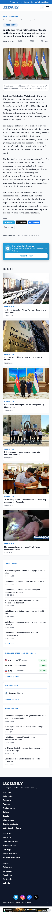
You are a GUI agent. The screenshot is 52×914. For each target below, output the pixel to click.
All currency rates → (13, 676)
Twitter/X (22, 222)
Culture (6, 812)
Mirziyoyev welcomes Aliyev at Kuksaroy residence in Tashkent (22, 601)
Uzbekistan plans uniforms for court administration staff (20, 738)
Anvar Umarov (8, 41)
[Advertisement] (26, 910)
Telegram (9, 222)
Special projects (27, 2)
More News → (10, 644)
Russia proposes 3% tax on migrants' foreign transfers (24, 727)
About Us (7, 837)
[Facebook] (29, 897)
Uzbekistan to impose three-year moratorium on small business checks (25, 717)
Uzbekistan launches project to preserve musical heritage (25, 623)
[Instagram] (22, 897)
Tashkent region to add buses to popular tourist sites (25, 571)
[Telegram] (15, 897)
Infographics (13, 2)
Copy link (9, 227)
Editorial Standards (11, 857)
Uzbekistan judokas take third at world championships (21, 634)
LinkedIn (6, 883)
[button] (42, 7)
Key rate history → (12, 699)
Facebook (35, 222)
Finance (6, 804)
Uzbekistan (13, 16)
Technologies (9, 808)
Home (5, 16)
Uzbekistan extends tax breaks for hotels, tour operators (24, 760)
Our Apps (7, 849)
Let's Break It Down (42, 2)
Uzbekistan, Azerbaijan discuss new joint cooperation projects (22, 591)
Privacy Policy (9, 845)
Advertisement (10, 853)
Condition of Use (10, 841)
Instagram (7, 871)
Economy (7, 800)
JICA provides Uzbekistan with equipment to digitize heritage (24, 749)
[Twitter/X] (36, 897)
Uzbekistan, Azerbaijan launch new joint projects (26, 581)
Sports (6, 816)
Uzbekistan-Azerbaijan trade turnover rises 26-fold (25, 612)
